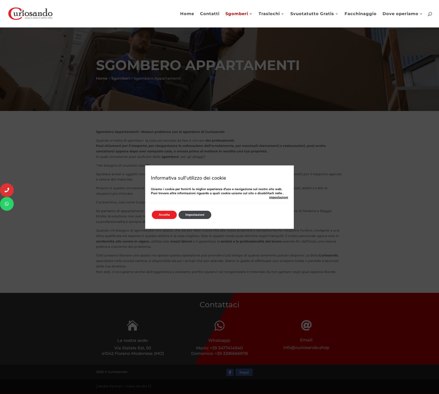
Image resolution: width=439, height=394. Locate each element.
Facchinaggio (361, 14)
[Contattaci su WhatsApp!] (7, 204)
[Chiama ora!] (7, 190)
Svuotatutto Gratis (312, 14)
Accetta (164, 215)
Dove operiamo (400, 14)
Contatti (210, 14)
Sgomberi (236, 14)
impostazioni (278, 197)
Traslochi (269, 14)
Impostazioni (194, 215)
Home (187, 14)
